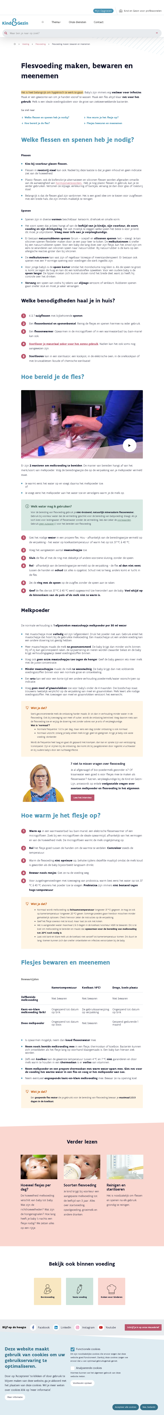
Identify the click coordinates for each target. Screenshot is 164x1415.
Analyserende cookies (89, 1368)
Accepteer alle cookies (125, 1407)
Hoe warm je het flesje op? (103, 117)
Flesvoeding (41, 44)
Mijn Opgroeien (103, 10)
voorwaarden (124, 520)
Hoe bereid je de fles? (37, 123)
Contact (99, 22)
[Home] (15, 44)
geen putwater (46, 523)
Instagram (88, 1327)
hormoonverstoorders (69, 183)
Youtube (111, 1327)
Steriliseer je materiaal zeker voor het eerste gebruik (63, 344)
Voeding (25, 44)
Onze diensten (77, 22)
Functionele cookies (88, 1349)
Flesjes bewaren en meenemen (104, 123)
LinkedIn (66, 1327)
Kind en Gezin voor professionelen (143, 10)
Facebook (44, 1327)
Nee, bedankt (149, 1407)
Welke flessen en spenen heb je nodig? (47, 117)
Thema (56, 22)
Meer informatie (15, 1397)
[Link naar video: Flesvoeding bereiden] (82, 424)
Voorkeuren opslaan (82, 1383)
